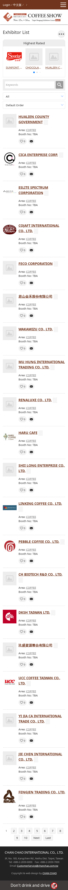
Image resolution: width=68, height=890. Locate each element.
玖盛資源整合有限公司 (36, 645)
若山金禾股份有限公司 (36, 296)
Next (36, 838)
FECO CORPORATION (36, 263)
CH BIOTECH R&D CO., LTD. (40, 574)
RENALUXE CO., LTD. (35, 400)
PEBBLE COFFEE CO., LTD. (39, 541)
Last (48, 838)
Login (6, 5)
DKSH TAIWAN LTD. (34, 612)
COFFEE (31, 130)
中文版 (17, 5)
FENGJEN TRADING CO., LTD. (42, 792)
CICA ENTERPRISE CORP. (38, 154)
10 (25, 838)
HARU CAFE (28, 432)
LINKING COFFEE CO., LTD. (40, 503)
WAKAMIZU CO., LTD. (36, 329)
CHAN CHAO (49, 873)
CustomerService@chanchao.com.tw (37, 865)
